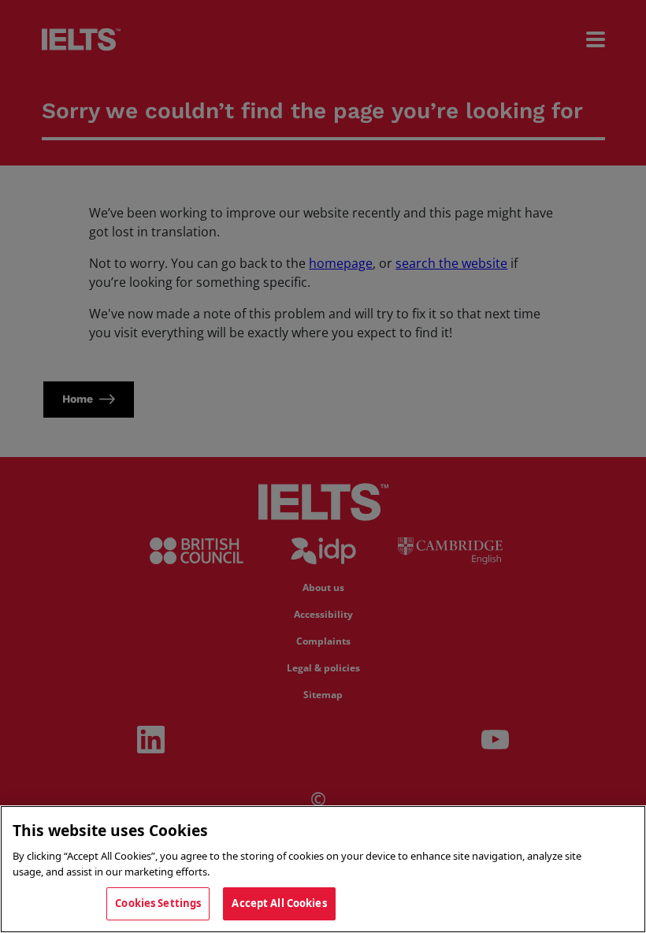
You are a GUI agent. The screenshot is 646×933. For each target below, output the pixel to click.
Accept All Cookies (279, 903)
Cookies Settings (158, 903)
